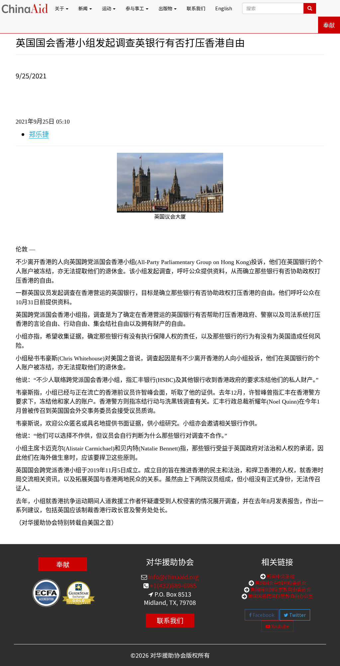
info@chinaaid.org (173, 576)
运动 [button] (107, 8)
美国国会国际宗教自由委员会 (280, 589)
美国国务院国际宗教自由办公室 (280, 596)
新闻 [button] (83, 8)
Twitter (297, 615)
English (223, 8)
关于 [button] (60, 8)
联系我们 (196, 8)
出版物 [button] (165, 8)
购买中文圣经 (280, 576)
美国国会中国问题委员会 (280, 582)
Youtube (279, 626)
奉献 (329, 25)
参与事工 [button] (135, 8)
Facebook (263, 615)
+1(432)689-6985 (172, 585)
